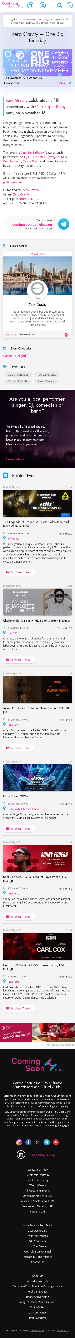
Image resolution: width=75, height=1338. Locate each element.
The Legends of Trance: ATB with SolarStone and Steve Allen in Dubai (36, 524)
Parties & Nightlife (16, 355)
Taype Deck (31, 161)
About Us (37, 1276)
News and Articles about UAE (37, 1201)
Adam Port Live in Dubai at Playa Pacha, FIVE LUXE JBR (37, 710)
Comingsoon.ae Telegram (32, 224)
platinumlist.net (13, 182)
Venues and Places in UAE (37, 1206)
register (49, 19)
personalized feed (32, 19)
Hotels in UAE (37, 1211)
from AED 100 (29, 199)
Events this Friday (38, 1169)
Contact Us (37, 1262)
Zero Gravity (17, 100)
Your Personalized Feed (38, 1225)
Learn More (15, 459)
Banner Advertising (37, 1297)
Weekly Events (37, 1185)
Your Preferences (37, 1236)
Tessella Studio (37, 1330)
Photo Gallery (38, 1307)
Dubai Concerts (18, 375)
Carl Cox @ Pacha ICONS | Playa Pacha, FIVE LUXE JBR (34, 967)
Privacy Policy (63, 1330)
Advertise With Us (37, 1281)
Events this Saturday (37, 1175)
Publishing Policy (37, 1291)
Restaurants (38, 253)
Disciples (39, 157)
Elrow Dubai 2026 (15, 796)
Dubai (61, 83)
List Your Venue (38, 1246)
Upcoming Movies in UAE (37, 1196)
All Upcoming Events (38, 1190)
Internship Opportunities (37, 1257)
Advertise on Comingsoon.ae (60, 1044)
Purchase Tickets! (20, 572)
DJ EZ (27, 157)
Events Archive (37, 1318)
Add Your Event (38, 1241)
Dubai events (47, 375)
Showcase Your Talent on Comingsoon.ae (37, 1286)
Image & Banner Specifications (37, 1302)
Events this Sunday (37, 1180)
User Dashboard (38, 1230)
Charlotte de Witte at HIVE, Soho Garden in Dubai (36, 620)
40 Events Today (43, 1154)
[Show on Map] (69, 82)
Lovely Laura (55, 157)
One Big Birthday (50, 107)
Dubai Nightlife (18, 381)
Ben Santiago (12, 161)
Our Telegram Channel (37, 1251)
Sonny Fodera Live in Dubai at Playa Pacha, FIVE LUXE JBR (35, 879)
